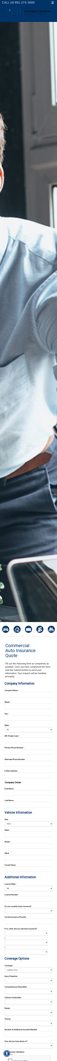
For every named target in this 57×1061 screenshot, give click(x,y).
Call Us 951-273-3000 (18, 3)
